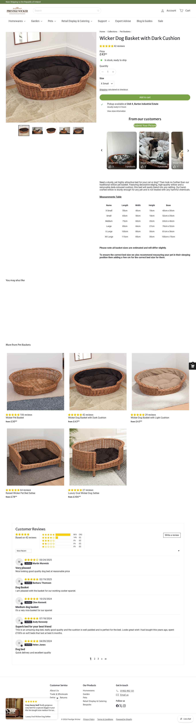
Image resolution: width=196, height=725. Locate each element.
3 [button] (98, 658)
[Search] (98, 11)
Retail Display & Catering (76, 21)
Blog (52, 701)
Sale (160, 21)
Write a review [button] (172, 535)
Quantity (104, 66)
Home (102, 32)
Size (102, 78)
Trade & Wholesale (59, 694)
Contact (54, 704)
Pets (51, 21)
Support (102, 21)
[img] (32, 559)
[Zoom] (51, 77)
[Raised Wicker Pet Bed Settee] (35, 464)
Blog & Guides (144, 21)
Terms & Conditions (105, 719)
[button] (107, 46)
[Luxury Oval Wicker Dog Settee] (98, 464)
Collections (112, 32)
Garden (35, 21)
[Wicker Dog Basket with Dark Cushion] (20, 310)
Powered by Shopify (124, 719)
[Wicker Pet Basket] (35, 389)
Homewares (16, 21)
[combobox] (67, 11)
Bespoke (87, 704)
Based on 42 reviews (25, 537)
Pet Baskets (125, 32)
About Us (54, 690)
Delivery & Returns (58, 697)
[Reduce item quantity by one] (103, 72)
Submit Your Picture (145, 125)
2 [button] (94, 658)
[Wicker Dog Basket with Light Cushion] (160, 389)
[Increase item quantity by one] (113, 72)
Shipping (103, 90)
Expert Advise (123, 21)
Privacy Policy (88, 719)
